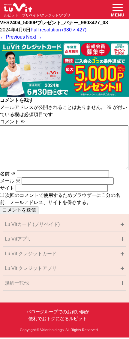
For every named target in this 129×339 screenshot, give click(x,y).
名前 (8, 173)
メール (10, 180)
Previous (12, 36)
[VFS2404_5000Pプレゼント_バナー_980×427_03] (64, 95)
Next (34, 36)
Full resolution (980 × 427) (58, 29)
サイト (7, 188)
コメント (12, 121)
